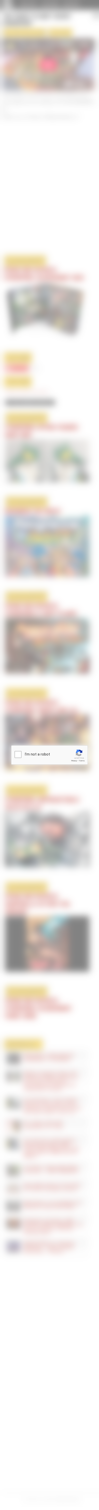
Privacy (74, 761)
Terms (82, 761)
